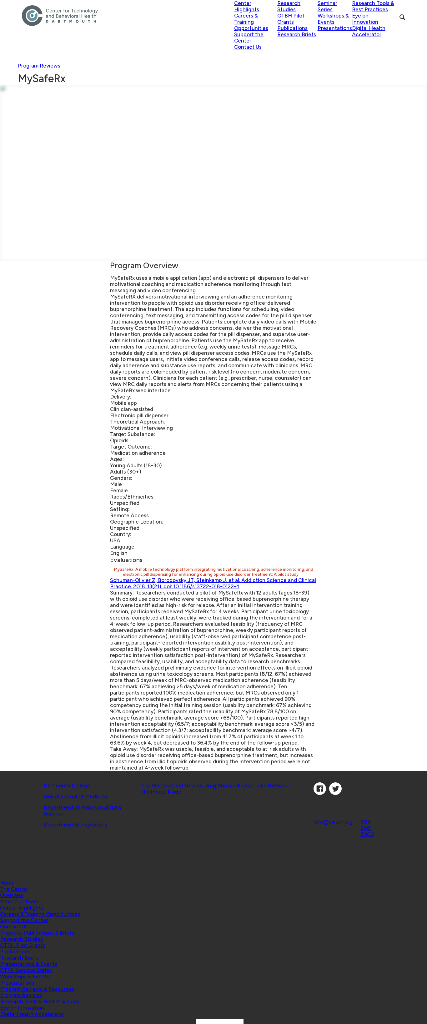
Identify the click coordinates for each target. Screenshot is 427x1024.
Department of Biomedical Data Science (82, 810)
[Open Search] (402, 17)
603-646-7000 (367, 828)
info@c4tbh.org (333, 822)
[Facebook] (320, 793)
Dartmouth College (67, 785)
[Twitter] (335, 793)
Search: (186, 1021)
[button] (14, 889)
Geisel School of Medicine (76, 796)
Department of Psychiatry (75, 824)
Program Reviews (39, 66)
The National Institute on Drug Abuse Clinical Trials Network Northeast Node (215, 788)
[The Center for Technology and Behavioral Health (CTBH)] (128, 15)
